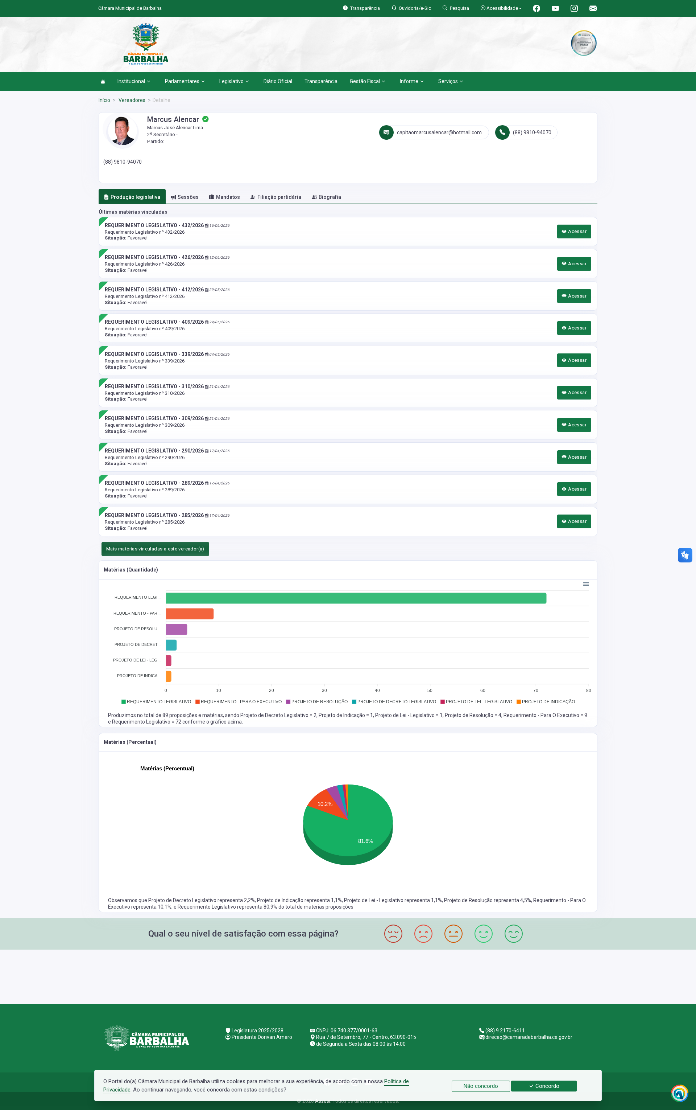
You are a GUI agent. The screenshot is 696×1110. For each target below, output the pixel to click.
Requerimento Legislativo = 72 (147, 722)
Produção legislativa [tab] (135, 197)
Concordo (546, 1086)
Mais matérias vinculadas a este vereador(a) (155, 549)
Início (104, 100)
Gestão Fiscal (365, 81)
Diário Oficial (278, 81)
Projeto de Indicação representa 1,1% (299, 900)
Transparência (320, 81)
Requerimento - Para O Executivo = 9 (545, 715)
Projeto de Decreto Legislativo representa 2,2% (201, 900)
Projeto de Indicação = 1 (346, 715)
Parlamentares (182, 81)
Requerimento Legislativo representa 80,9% (228, 907)
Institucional (131, 81)
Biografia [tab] (330, 197)
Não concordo (481, 1086)
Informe (409, 81)
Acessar (577, 231)
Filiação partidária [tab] (279, 197)
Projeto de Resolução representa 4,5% (487, 900)
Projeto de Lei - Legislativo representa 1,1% (393, 900)
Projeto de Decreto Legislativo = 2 (278, 715)
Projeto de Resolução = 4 (473, 715)
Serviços (448, 81)
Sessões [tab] (188, 197)
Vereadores (131, 100)
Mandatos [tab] (228, 197)
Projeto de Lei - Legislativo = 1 (409, 715)
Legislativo (231, 81)
